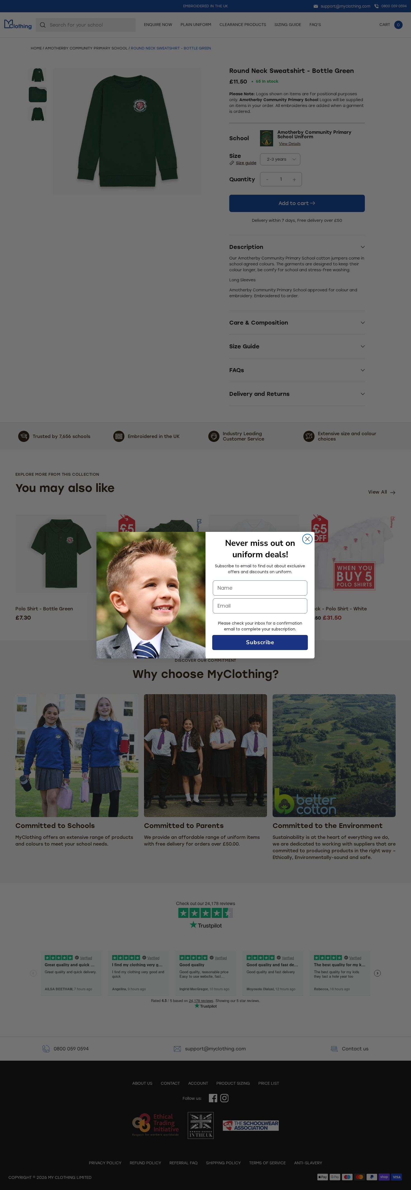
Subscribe (260, 642)
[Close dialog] (307, 539)
